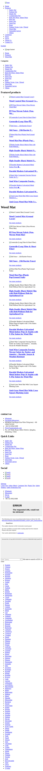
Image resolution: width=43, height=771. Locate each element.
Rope (11, 25)
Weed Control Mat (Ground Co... (23, 101)
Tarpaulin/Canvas (15, 31)
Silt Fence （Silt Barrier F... (21, 130)
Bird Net (12, 19)
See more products (15, 223)
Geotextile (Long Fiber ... (21, 121)
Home (7, 6)
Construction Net (14, 16)
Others (11, 33)
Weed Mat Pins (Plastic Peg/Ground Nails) (19, 276)
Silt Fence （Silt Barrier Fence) (22, 261)
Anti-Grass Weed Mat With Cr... (23, 202)
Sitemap (3, 484)
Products (8, 8)
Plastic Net (31, 485)
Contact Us (8, 42)
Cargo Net (4, 485)
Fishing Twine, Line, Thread (18, 27)
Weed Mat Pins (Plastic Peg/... (22, 140)
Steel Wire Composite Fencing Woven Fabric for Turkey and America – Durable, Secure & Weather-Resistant (22, 353)
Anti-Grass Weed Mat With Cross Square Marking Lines (23, 391)
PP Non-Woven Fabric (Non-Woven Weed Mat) (21, 233)
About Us (8, 40)
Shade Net (12, 14)
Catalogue (8, 35)
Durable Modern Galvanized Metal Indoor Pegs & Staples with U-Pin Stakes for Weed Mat (23, 331)
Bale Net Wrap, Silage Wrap (18, 17)
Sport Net (12, 23)
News (7, 36)
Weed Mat (12, 29)
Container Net (22, 485)
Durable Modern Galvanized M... (23, 171)
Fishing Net (13, 12)
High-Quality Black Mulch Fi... (22, 150)
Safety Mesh (13, 485)
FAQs (7, 38)
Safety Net (12, 10)
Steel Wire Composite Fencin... (22, 181)
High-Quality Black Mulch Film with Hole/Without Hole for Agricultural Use (23, 293)
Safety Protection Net (14, 487)
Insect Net (12, 21)
